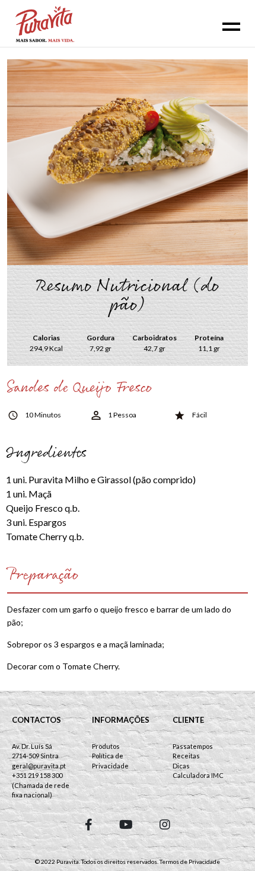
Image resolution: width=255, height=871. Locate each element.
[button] (89, 824)
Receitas (186, 756)
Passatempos (193, 746)
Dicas (181, 766)
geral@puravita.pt (39, 766)
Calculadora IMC (198, 775)
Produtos (106, 746)
